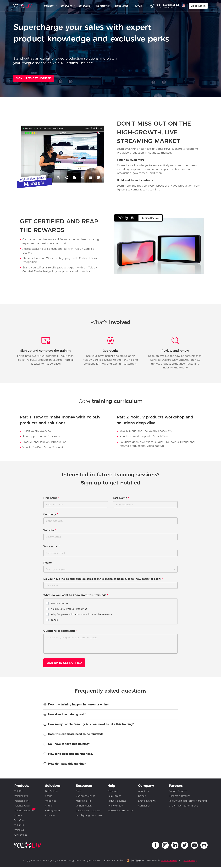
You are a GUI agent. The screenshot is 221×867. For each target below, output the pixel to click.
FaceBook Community (120, 810)
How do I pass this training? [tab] (67, 763)
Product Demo (59, 603)
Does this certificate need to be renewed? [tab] (75, 734)
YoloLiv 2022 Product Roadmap (69, 608)
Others (54, 619)
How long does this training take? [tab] (70, 753)
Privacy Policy (190, 860)
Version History (84, 805)
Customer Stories (85, 796)
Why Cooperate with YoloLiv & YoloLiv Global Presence (81, 614)
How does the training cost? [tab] (67, 714)
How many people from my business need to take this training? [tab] (91, 724)
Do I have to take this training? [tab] (68, 743)
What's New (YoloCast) (88, 810)
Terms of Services (169, 860)
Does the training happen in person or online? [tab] (79, 704)
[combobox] (110, 569)
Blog (78, 791)
